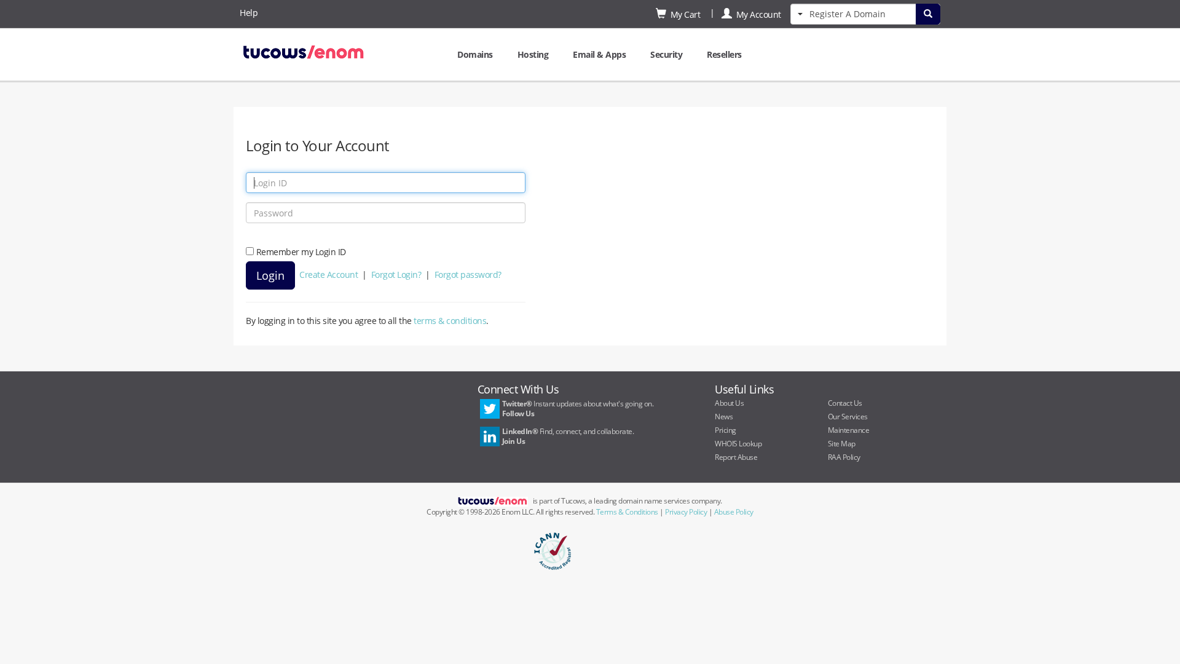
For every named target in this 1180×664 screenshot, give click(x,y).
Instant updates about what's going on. (578, 408)
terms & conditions (450, 320)
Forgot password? (468, 274)
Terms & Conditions (627, 512)
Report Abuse (736, 457)
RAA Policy (844, 457)
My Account (756, 14)
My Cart (683, 14)
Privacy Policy (686, 512)
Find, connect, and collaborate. (568, 436)
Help (249, 12)
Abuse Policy (733, 512)
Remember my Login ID (301, 252)
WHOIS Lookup (738, 443)
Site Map (842, 443)
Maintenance (849, 430)
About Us (729, 403)
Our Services (848, 416)
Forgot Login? (396, 274)
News (724, 416)
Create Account (328, 274)
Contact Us (845, 403)
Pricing (725, 430)
